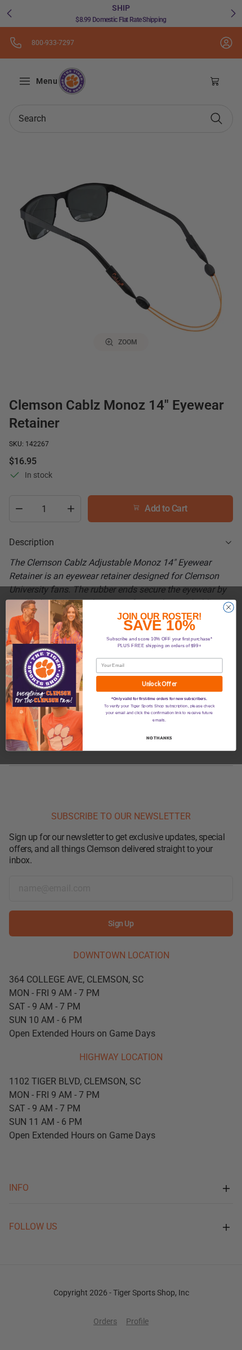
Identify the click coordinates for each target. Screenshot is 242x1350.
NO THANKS (159, 737)
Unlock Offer (159, 683)
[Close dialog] (228, 607)
